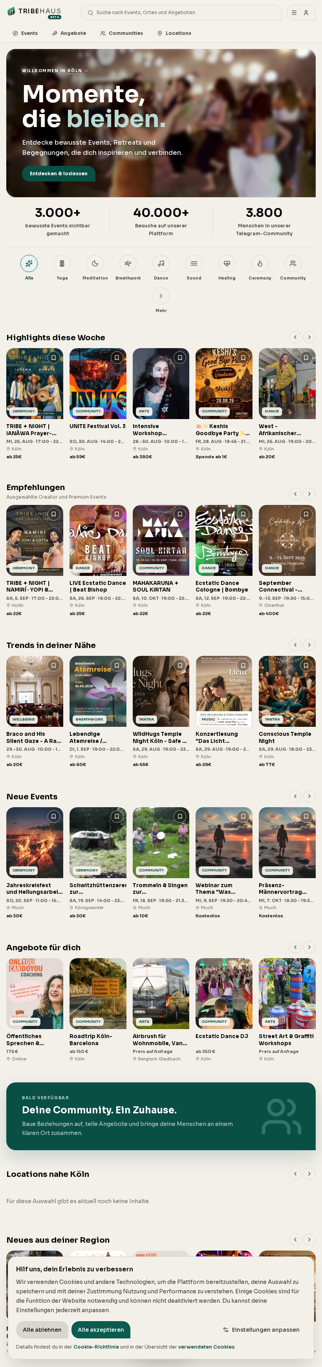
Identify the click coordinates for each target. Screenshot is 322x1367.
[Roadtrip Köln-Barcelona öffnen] (98, 1010)
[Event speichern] (54, 357)
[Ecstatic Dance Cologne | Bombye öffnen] (224, 561)
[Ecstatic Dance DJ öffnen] (224, 1010)
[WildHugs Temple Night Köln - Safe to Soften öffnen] (161, 712)
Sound (194, 278)
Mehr (161, 310)
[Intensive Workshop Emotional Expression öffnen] (161, 404)
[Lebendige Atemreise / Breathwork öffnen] (98, 712)
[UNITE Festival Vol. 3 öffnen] (98, 404)
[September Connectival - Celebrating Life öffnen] (287, 561)
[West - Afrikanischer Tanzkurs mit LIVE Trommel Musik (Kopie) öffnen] (287, 404)
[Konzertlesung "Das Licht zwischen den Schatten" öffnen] (224, 712)
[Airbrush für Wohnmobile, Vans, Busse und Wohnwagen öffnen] (161, 1010)
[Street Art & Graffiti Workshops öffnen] (287, 1010)
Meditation (95, 278)
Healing (227, 278)
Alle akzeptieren (101, 1329)
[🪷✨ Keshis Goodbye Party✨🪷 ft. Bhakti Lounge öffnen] (224, 404)
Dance (161, 278)
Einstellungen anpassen (266, 1329)
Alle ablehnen (42, 1329)
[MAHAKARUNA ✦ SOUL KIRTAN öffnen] (161, 561)
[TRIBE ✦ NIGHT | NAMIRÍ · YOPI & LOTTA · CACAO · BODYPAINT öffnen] (34, 561)
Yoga (62, 278)
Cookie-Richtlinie (96, 1347)
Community (293, 278)
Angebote (73, 33)
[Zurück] (295, 337)
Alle (29, 278)
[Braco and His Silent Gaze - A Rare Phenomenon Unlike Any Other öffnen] (34, 712)
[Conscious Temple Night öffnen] (287, 712)
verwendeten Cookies (206, 1347)
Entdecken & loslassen (59, 173)
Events (29, 33)
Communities (126, 33)
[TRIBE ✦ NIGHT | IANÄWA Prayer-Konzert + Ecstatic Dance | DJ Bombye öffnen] (34, 404)
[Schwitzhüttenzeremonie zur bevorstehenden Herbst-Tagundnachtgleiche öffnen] (98, 863)
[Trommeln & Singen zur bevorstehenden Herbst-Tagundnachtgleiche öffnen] (161, 863)
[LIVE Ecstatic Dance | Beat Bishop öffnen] (98, 561)
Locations (178, 33)
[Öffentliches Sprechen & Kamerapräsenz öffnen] (34, 1010)
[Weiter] (309, 337)
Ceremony (260, 278)
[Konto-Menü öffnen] (301, 12)
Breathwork (128, 278)
